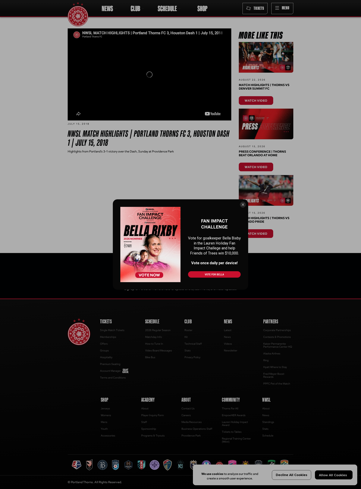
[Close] (243, 205)
